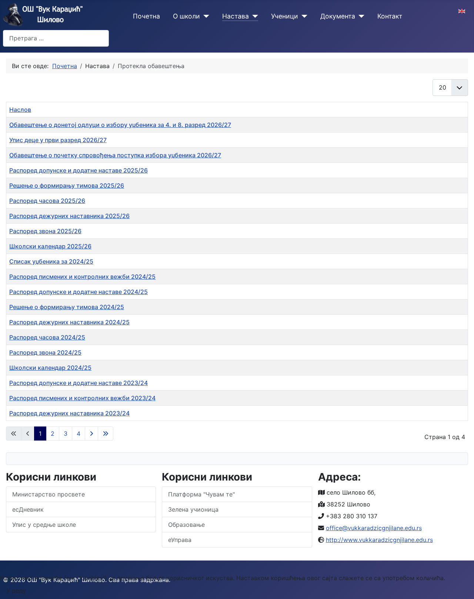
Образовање (186, 524)
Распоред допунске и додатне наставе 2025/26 (78, 170)
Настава (235, 16)
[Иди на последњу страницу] (105, 433)
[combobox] (56, 38)
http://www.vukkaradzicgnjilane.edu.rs (379, 539)
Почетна (146, 16)
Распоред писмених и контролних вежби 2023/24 (82, 398)
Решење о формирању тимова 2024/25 (66, 307)
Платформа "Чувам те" (201, 494)
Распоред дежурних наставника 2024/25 (69, 322)
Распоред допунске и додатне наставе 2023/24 (78, 382)
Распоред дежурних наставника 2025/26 (69, 216)
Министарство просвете (48, 494)
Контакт (389, 16)
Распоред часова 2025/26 (47, 200)
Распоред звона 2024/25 (45, 352)
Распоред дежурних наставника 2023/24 (69, 413)
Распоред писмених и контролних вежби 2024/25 (82, 276)
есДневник (28, 509)
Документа (337, 16)
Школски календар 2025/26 (50, 246)
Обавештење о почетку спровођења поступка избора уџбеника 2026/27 (115, 155)
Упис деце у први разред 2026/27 (58, 140)
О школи (186, 16)
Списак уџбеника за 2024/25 (51, 261)
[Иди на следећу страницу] (91, 433)
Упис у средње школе (44, 524)
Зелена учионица (193, 509)
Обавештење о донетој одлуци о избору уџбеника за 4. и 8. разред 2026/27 (120, 124)
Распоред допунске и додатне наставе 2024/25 (78, 291)
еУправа (179, 539)
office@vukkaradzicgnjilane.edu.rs (374, 528)
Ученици (284, 16)
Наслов (20, 109)
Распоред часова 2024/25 (47, 337)
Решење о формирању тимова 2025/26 (66, 185)
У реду (16, 590)
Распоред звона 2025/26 (45, 231)
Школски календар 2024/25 (50, 367)
